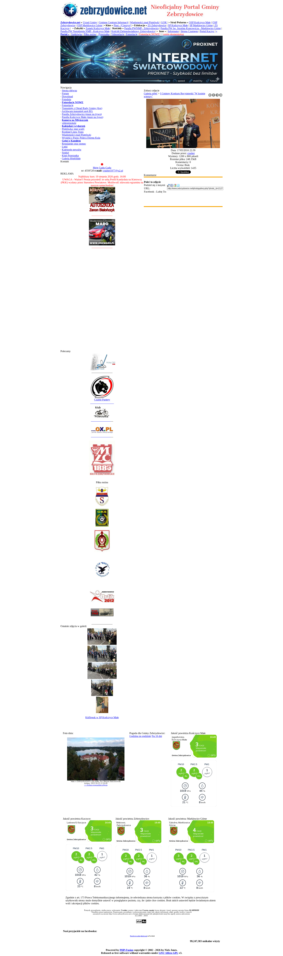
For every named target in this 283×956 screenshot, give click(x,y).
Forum (65, 93)
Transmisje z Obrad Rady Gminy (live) (82, 108)
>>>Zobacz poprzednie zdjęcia (95, 785)
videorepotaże (69, 123)
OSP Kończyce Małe (200, 22)
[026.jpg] (183, 147)
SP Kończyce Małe (178, 25)
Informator (173, 31)
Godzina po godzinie (140, 736)
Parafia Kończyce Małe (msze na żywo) (82, 117)
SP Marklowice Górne (201, 25)
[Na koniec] (221, 96)
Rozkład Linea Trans (73, 131)
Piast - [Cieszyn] (122, 25)
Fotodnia (66, 99)
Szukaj (65, 152)
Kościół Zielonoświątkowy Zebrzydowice (133, 31)
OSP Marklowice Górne (89, 25)
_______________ (101, 420)
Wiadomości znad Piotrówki (144, 22)
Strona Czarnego (189, 31)
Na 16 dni (157, 736)
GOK (164, 22)
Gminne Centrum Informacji (113, 22)
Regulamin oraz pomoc (74, 143)
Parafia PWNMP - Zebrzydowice (141, 28)
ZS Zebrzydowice (157, 25)
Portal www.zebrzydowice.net (138, 936)
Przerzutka (103, 34)
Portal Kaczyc (207, 31)
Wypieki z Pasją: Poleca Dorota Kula (81, 137)
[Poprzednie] (213, 96)
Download (67, 96)
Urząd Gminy (90, 22)
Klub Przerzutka (70, 155)
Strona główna (69, 90)
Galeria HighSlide (71, 158)
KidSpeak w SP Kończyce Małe (102, 717)
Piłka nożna (90, 34)
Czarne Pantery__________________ (102, 401)
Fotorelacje (131, 34)
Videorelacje (117, 34)
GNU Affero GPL (168, 953)
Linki (64, 146)
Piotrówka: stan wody (73, 129)
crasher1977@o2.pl (113, 170)
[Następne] (217, 96)
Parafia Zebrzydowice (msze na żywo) (82, 114)
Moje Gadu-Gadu (102, 167)
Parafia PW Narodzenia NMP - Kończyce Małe (85, 31)
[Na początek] (210, 96)
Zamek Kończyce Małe (98, 28)
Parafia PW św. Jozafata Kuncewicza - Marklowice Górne (190, 28)
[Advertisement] (102, 300)
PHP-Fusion (126, 950)
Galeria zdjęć (150, 93)
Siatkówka (76, 34)
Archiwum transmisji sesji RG (77, 111)
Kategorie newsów (71, 149)
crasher (191, 153)
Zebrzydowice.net (70, 22)
